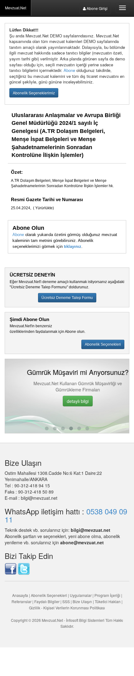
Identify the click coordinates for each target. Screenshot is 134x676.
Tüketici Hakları (108, 601)
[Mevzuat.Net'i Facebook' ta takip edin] (11, 568)
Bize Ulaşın (82, 601)
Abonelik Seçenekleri (49, 595)
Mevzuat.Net (15, 7)
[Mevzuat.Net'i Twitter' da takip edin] (24, 568)
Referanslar (21, 601)
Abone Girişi (97, 8)
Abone (69, 70)
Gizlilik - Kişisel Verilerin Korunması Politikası (67, 607)
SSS (66, 601)
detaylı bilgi (68, 401)
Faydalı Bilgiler (47, 601)
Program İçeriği (107, 595)
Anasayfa (20, 595)
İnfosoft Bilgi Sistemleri (85, 620)
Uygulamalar (81, 595)
